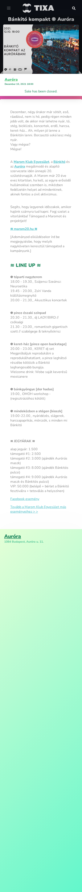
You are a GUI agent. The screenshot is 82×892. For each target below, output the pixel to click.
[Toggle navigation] (8, 8)
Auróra (11, 79)
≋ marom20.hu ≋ (23, 229)
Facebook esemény (24, 499)
